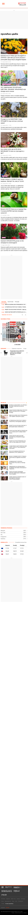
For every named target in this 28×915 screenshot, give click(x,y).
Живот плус (13, 898)
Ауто (16, 901)
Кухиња (18, 898)
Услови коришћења (9, 903)
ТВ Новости (20, 901)
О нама (2, 903)
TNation (25, 912)
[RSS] (26, 403)
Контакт (7, 907)
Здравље (8, 898)
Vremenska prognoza (6, 528)
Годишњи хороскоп (17, 348)
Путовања (23, 898)
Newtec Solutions (18, 912)
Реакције (17, 301)
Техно (13, 901)
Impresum (3, 907)
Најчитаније (10, 301)
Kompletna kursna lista (20, 542)
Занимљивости (8, 901)
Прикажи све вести (7, 314)
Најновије (3, 301)
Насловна (3, 898)
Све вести (3, 402)
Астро (24, 348)
